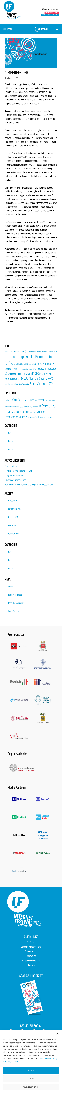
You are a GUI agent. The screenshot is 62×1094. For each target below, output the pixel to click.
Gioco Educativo (25, 406)
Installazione (10, 412)
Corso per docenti (37, 400)
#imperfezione (11, 466)
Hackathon (35, 407)
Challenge (8, 400)
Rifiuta (31, 1079)
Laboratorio (22, 412)
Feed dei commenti (16, 603)
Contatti (31, 965)
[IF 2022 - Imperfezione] (50, 11)
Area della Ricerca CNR (16, 351)
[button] (57, 1033)
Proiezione (30, 417)
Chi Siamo (31, 942)
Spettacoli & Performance (46, 417)
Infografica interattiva (14, 475)
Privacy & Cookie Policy (48, 1058)
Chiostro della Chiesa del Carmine (23, 364)
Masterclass (34, 412)
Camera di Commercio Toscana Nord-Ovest (42, 352)
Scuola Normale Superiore (37, 378)
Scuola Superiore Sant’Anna (17, 384)
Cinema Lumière (13, 368)
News (10, 449)
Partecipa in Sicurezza (31, 960)
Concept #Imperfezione (31, 947)
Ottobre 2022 (13, 500)
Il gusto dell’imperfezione (15, 480)
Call (10, 433)
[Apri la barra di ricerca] (57, 29)
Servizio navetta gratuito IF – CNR (18, 471)
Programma (31, 956)
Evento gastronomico (11, 407)
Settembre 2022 (14, 509)
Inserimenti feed (15, 595)
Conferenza (20, 400)
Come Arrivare (31, 951)
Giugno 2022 (13, 517)
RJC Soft (42, 374)
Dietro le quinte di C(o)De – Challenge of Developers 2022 (29, 484)
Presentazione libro (15, 416)
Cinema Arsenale (45, 363)
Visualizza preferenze (31, 1087)
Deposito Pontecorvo (28, 369)
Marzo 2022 (12, 525)
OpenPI (32, 373)
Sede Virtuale (41, 384)
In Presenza (47, 406)
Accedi (11, 586)
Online (41, 412)
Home (10, 441)
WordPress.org (14, 611)
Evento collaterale (50, 400)
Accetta (31, 1070)
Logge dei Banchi (16, 373)
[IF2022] (12, 10)
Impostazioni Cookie (10, 1062)
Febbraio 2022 (13, 533)
